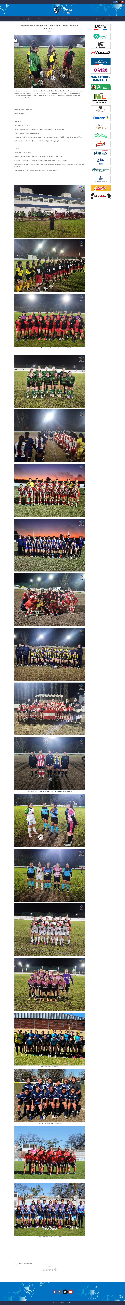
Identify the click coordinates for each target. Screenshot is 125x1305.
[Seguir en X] (119, 2)
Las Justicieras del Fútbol (63, 348)
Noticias (69, 19)
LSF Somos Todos (81, 19)
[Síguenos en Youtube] (122, 2)
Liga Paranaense (56, 1123)
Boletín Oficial (35, 19)
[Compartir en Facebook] (44, 1269)
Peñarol (56, 1066)
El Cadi (59, 1237)
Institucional (22, 19)
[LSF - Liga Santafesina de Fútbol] (62, 10)
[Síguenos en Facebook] (114, 2)
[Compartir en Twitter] (47, 1269)
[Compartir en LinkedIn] (55, 1269)
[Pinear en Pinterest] (53, 1269)
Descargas (60, 19)
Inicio (13, 19)
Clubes (92, 19)
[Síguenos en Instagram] (116, 2)
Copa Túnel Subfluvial (106, 19)
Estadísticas (48, 19)
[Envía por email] (49, 1269)
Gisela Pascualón (45, 348)
